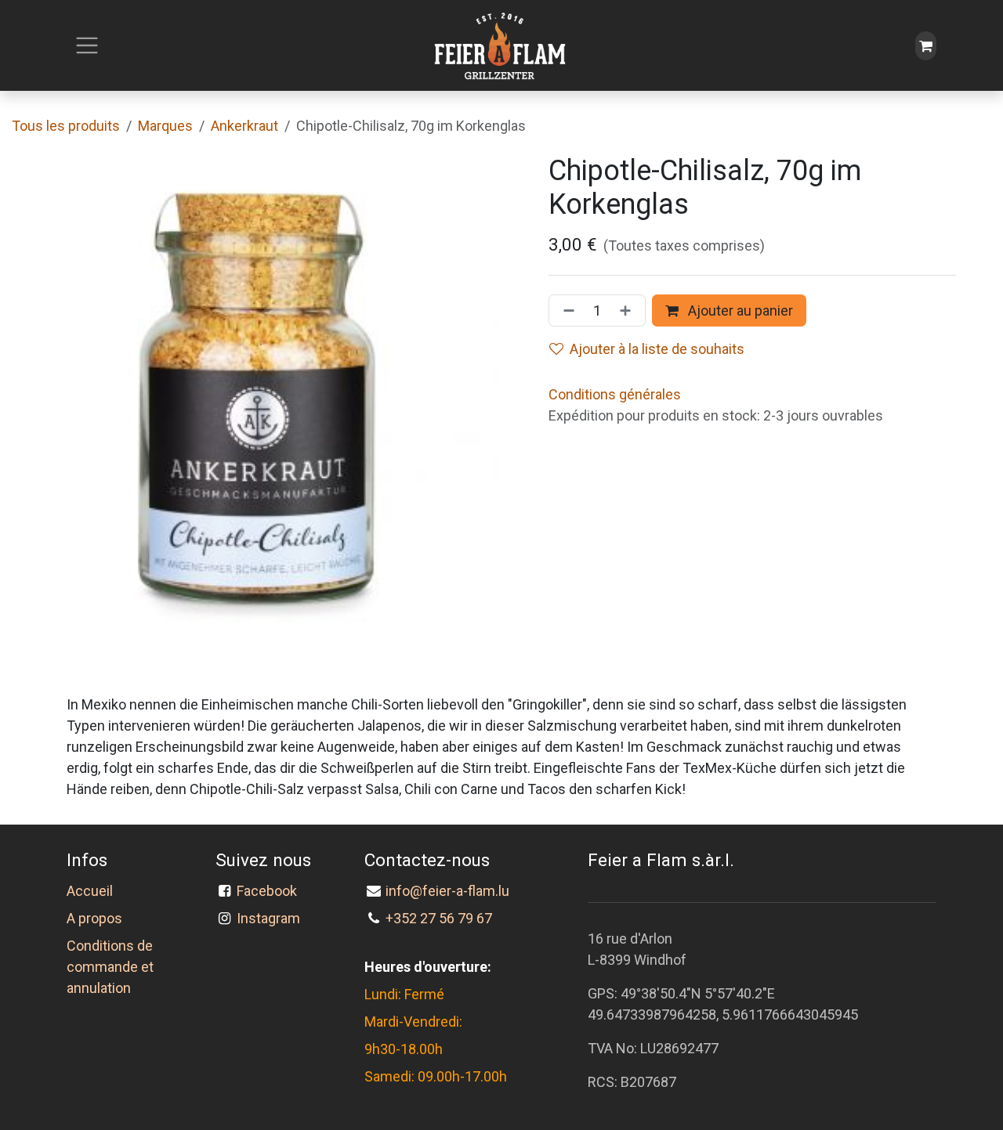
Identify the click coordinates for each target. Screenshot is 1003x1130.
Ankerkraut (244, 125)
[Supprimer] (565, 310)
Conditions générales (615, 394)
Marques (165, 125)
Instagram (268, 918)
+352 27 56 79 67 (439, 918)
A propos (94, 918)
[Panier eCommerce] (925, 45)
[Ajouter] (628, 310)
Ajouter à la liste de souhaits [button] (657, 349)
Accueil (90, 891)
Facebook (270, 891)
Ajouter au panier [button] (739, 310)
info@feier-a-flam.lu (447, 891)
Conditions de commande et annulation (110, 966)
